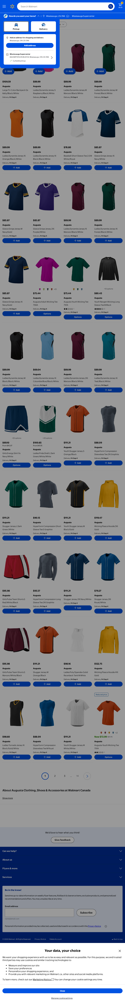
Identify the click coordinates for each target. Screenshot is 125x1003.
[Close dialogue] (120, 950)
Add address (30, 45)
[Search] (110, 6)
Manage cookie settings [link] (62, 998)
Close (62, 991)
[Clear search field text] (107, 6)
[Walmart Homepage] (12, 6)
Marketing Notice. (42, 979)
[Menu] (4, 6)
